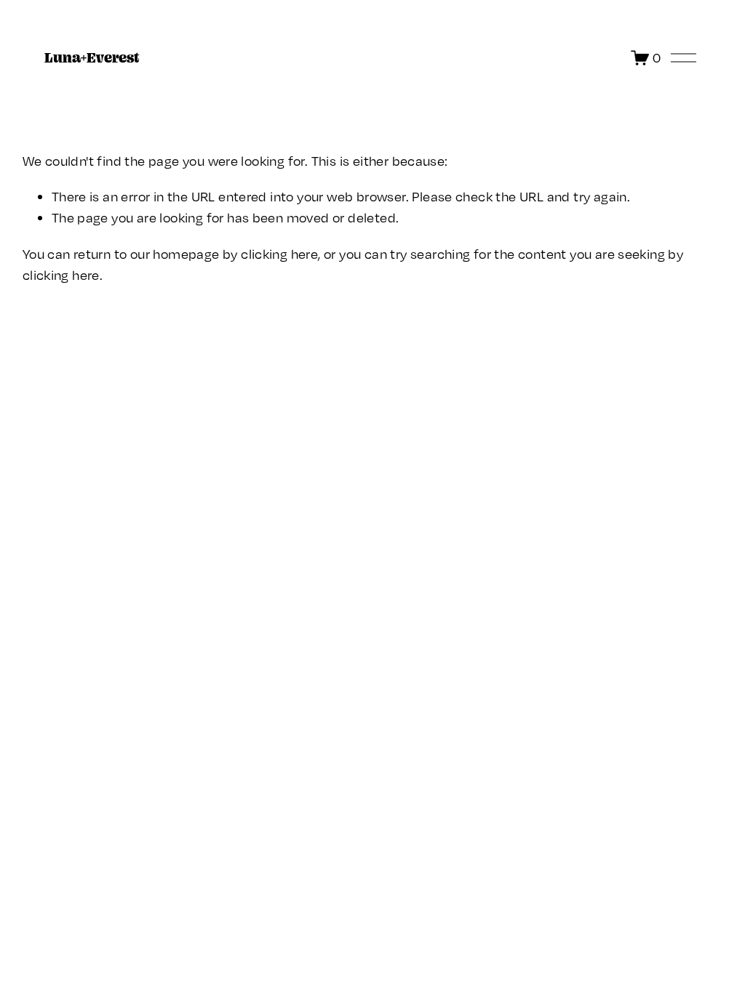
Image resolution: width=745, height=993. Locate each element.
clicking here (279, 254)
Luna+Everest (92, 57)
